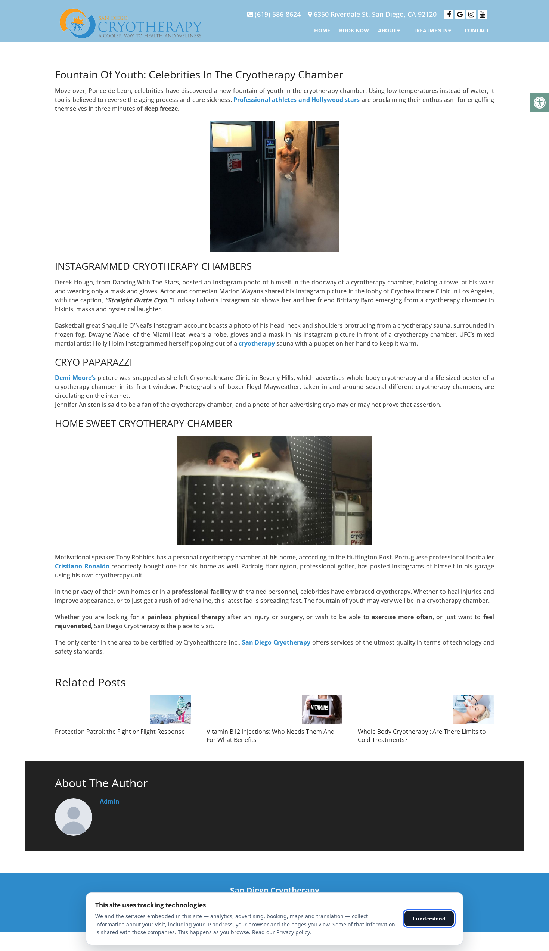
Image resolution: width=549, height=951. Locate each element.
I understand (429, 919)
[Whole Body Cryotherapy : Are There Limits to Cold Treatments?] (473, 709)
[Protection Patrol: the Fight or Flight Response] (170, 709)
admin (110, 801)
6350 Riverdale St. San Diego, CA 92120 (375, 14)
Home (322, 30)
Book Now (354, 30)
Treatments (430, 30)
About (387, 30)
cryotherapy (257, 343)
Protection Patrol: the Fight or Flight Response (120, 731)
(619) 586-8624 (278, 14)
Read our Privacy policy (281, 932)
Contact (477, 30)
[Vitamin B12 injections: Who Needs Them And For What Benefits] (322, 709)
